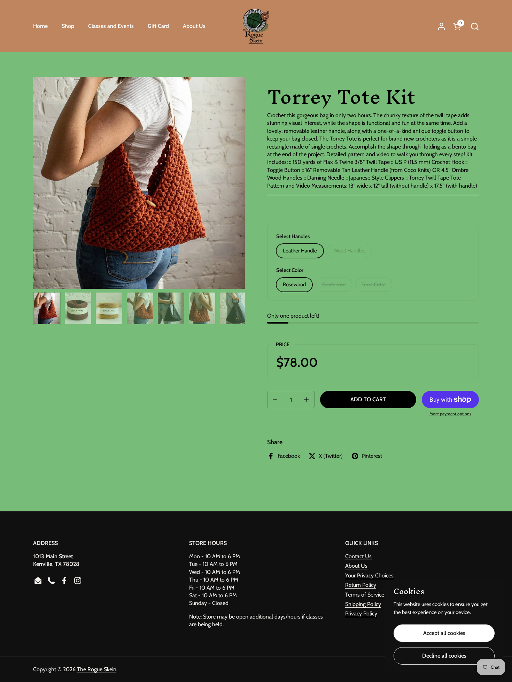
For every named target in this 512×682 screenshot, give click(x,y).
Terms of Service (364, 594)
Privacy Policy (361, 613)
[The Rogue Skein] (256, 26)
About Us (356, 565)
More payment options (450, 413)
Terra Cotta (374, 284)
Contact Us (358, 556)
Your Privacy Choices (369, 575)
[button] (474, 26)
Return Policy (360, 585)
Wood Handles (349, 251)
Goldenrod (334, 284)
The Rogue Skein (96, 669)
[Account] (441, 26)
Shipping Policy (363, 604)
